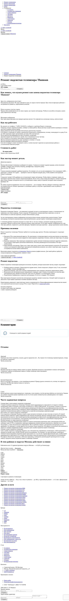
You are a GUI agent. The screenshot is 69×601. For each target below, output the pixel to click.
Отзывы (6, 560)
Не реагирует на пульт (10, 540)
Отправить (20, 88)
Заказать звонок (5, 34)
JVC (5, 523)
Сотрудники (7, 557)
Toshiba (6, 516)
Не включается (8, 528)
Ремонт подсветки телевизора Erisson (14, 505)
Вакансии (7, 555)
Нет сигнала (7, 531)
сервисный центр (44, 284)
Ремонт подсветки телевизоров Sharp (14, 497)
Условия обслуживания (10, 549)
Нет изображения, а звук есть (12, 539)
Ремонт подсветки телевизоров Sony (14, 499)
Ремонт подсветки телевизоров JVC (14, 490)
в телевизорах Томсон (24, 251)
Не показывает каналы (10, 534)
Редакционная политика (11, 561)
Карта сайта (7, 580)
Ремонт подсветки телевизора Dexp (14, 503)
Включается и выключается (12, 537)
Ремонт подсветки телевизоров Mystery (15, 493)
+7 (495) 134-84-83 (6, 27)
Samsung (6, 512)
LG (5, 510)
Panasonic (6, 519)
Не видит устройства (10, 536)
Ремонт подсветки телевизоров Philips (15, 494)
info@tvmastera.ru (9, 572)
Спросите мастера (6, 257)
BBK (5, 521)
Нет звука (7, 533)
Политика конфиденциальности (13, 582)
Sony (5, 515)
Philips (6, 513)
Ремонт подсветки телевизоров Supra (14, 500)
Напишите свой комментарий (20, 333)
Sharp (5, 518)
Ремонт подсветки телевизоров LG (14, 491)
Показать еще (4, 189)
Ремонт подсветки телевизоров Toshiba (15, 502)
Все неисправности (9, 542)
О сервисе (7, 548)
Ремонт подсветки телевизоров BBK (14, 488)
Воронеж (13, 33)
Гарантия (6, 558)
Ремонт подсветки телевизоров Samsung (15, 496)
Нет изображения (9, 530)
